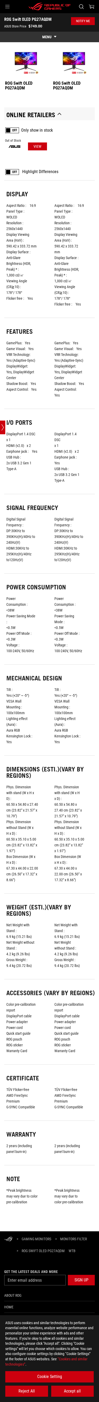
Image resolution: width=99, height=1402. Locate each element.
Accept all (72, 1391)
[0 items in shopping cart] (91, 6)
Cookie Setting (49, 1376)
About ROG (12, 1295)
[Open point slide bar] (2, 427)
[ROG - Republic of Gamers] (50, 7)
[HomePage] (8, 1239)
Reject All (26, 1391)
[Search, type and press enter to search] (81, 6)
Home (8, 1307)
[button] (7, 6)
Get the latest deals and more (31, 1272)
